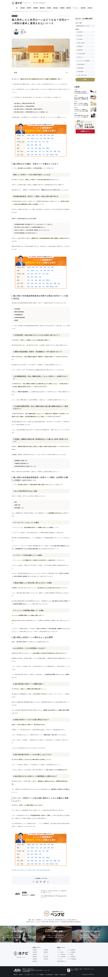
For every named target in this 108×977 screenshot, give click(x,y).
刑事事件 (29, 8)
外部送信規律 (63, 974)
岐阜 (32, 145)
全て (17, 8)
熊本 (40, 154)
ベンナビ (59, 949)
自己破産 (80, 39)
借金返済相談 (81, 64)
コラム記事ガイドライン (62, 896)
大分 (43, 154)
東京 (28, 138)
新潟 (32, 141)
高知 (59, 151)
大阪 (28, 148)
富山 (40, 141)
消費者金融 (80, 68)
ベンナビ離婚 (70, 954)
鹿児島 (52, 154)
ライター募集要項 (40, 974)
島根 (32, 151)
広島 (40, 151)
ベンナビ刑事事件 (61, 954)
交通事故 (49, 8)
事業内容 (15, 974)
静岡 (36, 145)
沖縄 (56, 154)
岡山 (36, 151)
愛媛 (55, 151)
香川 (51, 151)
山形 (48, 135)
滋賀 (40, 148)
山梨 (28, 141)
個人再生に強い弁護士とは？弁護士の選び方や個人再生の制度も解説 (31, 870)
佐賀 (32, 154)
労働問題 (62, 8)
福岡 (28, 154)
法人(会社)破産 (81, 53)
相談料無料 (80, 71)
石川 (43, 141)
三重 (40, 145)
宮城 (41, 135)
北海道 (29, 135)
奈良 (43, 148)
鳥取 (28, 151)
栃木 (52, 138)
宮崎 (47, 154)
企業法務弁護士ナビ (62, 961)
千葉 (41, 138)
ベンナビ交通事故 (71, 952)
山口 (43, 151)
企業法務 (89, 8)
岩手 (37, 135)
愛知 (28, 145)
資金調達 (83, 8)
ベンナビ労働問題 (61, 956)
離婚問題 (42, 8)
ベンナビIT (59, 959)
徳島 (47, 151)
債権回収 (68, 8)
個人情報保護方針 (49, 974)
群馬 (48, 138)
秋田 (45, 135)
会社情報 (21, 974)
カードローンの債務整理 (84, 60)
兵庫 (32, 148)
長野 (36, 141)
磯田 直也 (23, 32)
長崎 (36, 154)
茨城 (45, 138)
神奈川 (32, 138)
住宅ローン (80, 57)
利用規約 (56, 974)
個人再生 (80, 35)
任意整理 (80, 32)
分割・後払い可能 (82, 75)
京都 (36, 148)
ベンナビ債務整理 (71, 949)
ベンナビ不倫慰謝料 (71, 959)
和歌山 (48, 148)
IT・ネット (76, 8)
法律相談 (22, 8)
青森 (33, 135)
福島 (52, 135)
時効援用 (80, 46)
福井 (47, 141)
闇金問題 (80, 50)
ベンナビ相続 (60, 952)
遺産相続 (55, 8)
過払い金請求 (81, 42)
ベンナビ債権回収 (71, 956)
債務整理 (35, 8)
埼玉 (37, 138)
